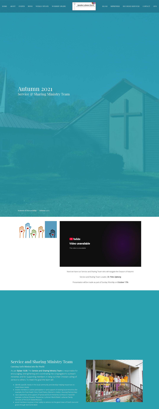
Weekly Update (42, 6)
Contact (146, 6)
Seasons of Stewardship (27, 210)
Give (155, 6)
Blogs (104, 6)
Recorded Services (131, 6)
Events (22, 6)
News (30, 6)
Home (4, 6)
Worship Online (59, 6)
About (12, 6)
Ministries (115, 6)
